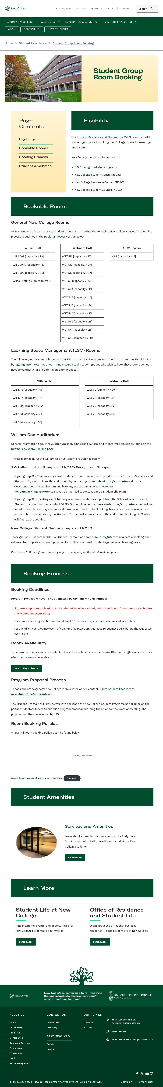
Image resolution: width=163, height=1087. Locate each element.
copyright (127, 1082)
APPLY (11, 29)
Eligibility (27, 139)
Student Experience (119, 21)
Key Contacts (63, 8)
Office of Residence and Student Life (100, 137)
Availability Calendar (26, 668)
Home (9, 43)
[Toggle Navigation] (36, 21)
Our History (16, 1027)
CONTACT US (31, 29)
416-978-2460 (119, 1031)
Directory (52, 1027)
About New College (20, 21)
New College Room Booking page (32, 449)
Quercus (88, 1022)
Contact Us (53, 1022)
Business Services (20, 1043)
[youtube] (147, 1074)
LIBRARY (124, 8)
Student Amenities (35, 166)
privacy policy (146, 1082)
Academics (48, 21)
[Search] (147, 9)
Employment (16, 1048)
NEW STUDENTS (58, 29)
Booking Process (33, 157)
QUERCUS (96, 8)
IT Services (16, 1053)
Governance (16, 1038)
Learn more (75, 857)
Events (50, 1044)
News (13, 1022)
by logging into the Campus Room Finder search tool (45, 364)
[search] (151, 9)
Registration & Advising (80, 21)
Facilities (15, 1032)
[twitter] (142, 1074)
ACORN (111, 8)
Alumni (81, 8)
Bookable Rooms (33, 148)
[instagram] (151, 1074)
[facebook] (137, 1074)
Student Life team (119, 689)
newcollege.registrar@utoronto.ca (132, 1039)
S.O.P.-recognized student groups (96, 167)
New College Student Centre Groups (97, 174)
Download (72, 778)
